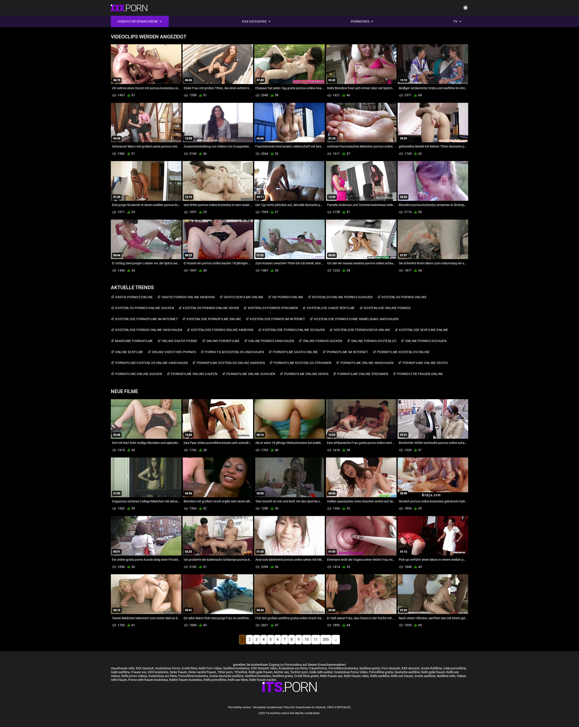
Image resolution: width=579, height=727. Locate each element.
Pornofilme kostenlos (343, 668)
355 (326, 639)
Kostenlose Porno (167, 668)
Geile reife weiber (321, 672)
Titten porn (225, 672)
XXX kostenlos (158, 672)
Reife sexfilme (379, 676)
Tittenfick (240, 672)
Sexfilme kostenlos (258, 676)
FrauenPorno (317, 668)
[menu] (465, 8)
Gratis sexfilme (425, 676)
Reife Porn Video (210, 668)
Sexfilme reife (446, 676)
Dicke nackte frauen (202, 672)
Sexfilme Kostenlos (236, 668)
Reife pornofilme (215, 680)
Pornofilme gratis (381, 672)
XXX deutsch (410, 668)
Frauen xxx (139, 672)
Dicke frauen (178, 672)
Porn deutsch (390, 668)
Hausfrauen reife (122, 668)
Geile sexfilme (120, 672)
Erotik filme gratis (306, 676)
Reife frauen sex (331, 676)
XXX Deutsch (145, 668)
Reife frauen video (356, 676)
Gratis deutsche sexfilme (226, 676)
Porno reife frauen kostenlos (148, 680)
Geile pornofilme (454, 668)
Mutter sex (281, 672)
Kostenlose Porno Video (351, 672)
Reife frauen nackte (262, 680)
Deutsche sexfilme (407, 672)
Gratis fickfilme (431, 668)
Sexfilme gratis (369, 668)
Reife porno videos (134, 676)
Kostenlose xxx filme (293, 668)
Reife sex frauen (402, 676)
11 (316, 639)
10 (307, 639)
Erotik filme (189, 668)
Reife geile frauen (261, 672)
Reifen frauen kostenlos (185, 680)
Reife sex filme (238, 680)
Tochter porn (299, 672)
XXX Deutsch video (264, 668)
